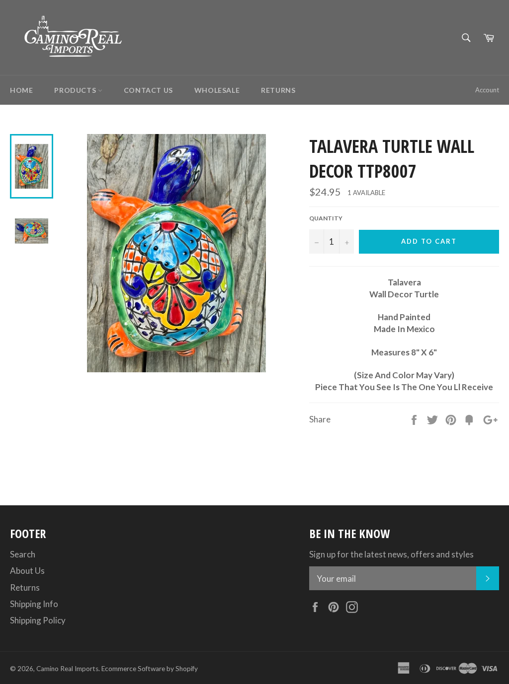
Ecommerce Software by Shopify (149, 669)
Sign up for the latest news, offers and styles (391, 554)
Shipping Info (34, 604)
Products (75, 90)
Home (21, 90)
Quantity (325, 218)
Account (487, 90)
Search (22, 554)
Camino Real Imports (67, 669)
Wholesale (217, 90)
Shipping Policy (38, 620)
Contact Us (148, 90)
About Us (27, 570)
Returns (278, 90)
